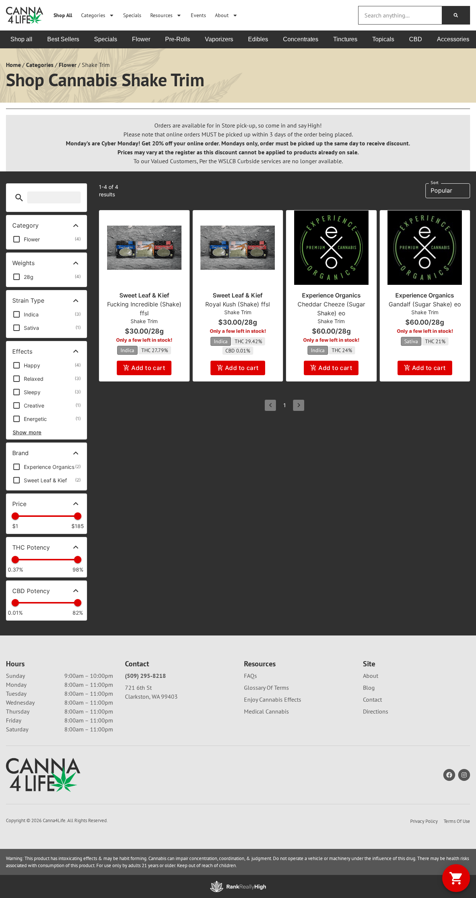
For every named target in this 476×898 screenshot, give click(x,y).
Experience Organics (331, 295)
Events (198, 15)
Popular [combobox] (441, 190)
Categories (93, 15)
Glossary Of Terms (266, 687)
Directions (375, 711)
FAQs (250, 675)
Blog (369, 687)
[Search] (456, 15)
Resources (161, 15)
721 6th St (138, 687)
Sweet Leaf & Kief (144, 295)
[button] (19, 198)
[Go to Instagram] (464, 775)
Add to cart (148, 367)
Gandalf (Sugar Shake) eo (425, 304)
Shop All (63, 15)
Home (13, 64)
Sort (434, 182)
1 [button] (284, 405)
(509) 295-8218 (145, 675)
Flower (68, 64)
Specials (132, 15)
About (222, 15)
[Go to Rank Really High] (238, 886)
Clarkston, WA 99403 (151, 696)
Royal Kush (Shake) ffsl (237, 304)
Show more (27, 432)
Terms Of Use (457, 821)
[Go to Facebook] (449, 775)
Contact (372, 699)
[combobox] (400, 15)
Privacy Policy (424, 821)
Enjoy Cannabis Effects (272, 699)
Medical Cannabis (266, 711)
